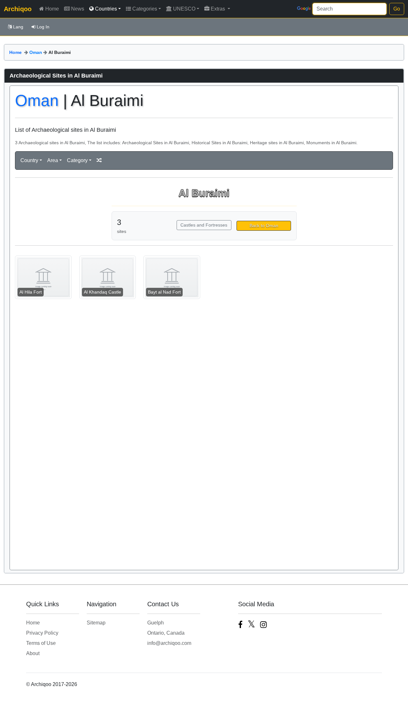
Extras (218, 8)
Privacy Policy (42, 633)
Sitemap (96, 622)
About (33, 653)
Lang (18, 26)
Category (77, 160)
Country (29, 160)
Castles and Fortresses (203, 225)
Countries (106, 8)
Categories (144, 8)
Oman (35, 52)
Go (396, 8)
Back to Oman (264, 225)
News (77, 8)
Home (52, 8)
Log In (43, 26)
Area (52, 160)
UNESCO (184, 8)
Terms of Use (41, 643)
